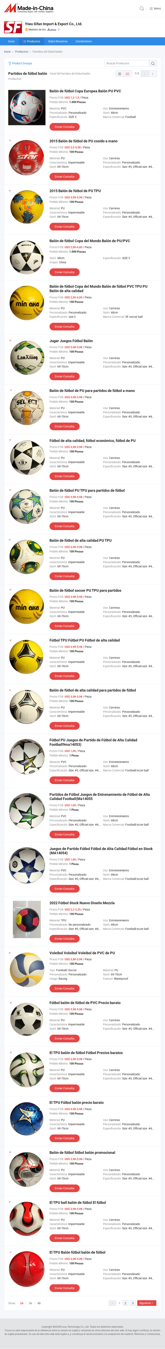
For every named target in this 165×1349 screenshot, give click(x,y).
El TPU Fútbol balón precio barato (77, 1102)
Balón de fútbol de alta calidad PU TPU (81, 540)
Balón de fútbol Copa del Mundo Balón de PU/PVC (90, 241)
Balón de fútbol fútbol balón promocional (82, 1152)
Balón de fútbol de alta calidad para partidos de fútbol (93, 690)
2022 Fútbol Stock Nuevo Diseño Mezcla (82, 903)
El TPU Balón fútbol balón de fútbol (77, 1252)
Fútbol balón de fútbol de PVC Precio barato (85, 1003)
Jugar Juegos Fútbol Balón (71, 341)
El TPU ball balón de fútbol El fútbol (78, 1202)
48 (39, 1303)
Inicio (11, 41)
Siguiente (145, 1303)
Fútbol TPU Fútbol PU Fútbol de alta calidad (85, 640)
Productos (33, 41)
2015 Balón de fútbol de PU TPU (75, 191)
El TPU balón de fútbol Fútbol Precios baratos (86, 1053)
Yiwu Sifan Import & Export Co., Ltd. (53, 24)
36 (30, 1303)
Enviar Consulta (64, 127)
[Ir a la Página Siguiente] (153, 74)
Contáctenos (84, 41)
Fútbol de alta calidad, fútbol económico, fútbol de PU (93, 441)
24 (21, 1303)
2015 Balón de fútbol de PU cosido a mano (84, 141)
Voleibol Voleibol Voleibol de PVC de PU (82, 953)
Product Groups (21, 63)
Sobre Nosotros (58, 41)
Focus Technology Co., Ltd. (74, 1326)
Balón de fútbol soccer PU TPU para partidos (85, 590)
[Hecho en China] (29, 8)
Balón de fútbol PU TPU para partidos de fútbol (87, 490)
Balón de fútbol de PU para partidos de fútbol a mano (92, 391)
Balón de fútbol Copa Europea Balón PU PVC (85, 91)
